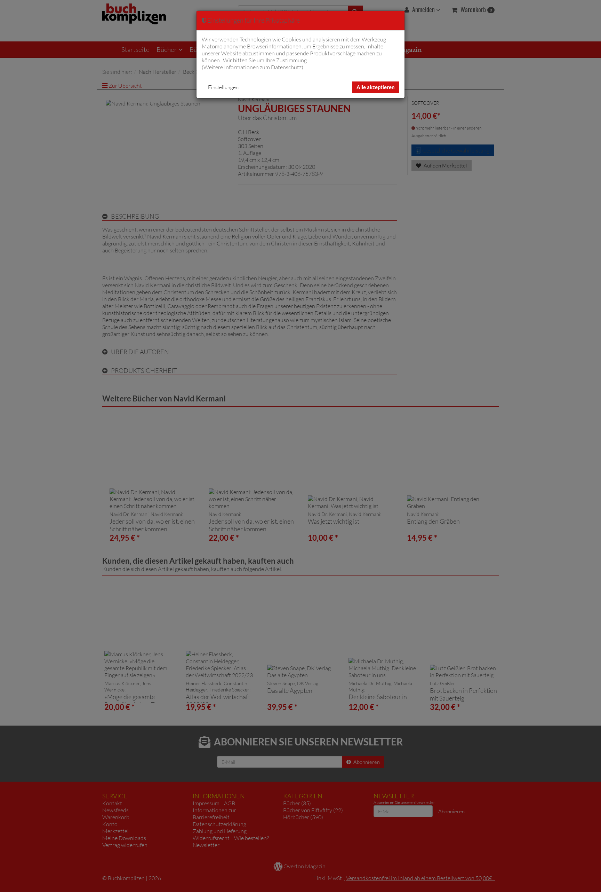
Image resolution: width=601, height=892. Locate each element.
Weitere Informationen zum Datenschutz (252, 67)
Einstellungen (223, 87)
